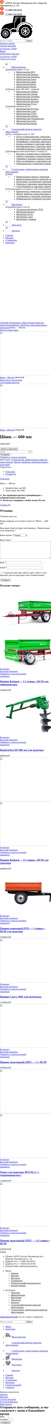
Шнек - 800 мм (7, 430)
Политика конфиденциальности (26, 1283)
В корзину (5, 455)
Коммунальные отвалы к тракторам (32, 177)
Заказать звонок (7, 43)
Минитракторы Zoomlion (28, 96)
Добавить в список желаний (13, 457)
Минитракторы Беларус (27, 99)
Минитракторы (18, 1295)
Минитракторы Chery (26, 121)
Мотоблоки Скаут (24, 217)
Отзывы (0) (10, 474)
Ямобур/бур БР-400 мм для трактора (22, 750)
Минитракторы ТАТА (26, 114)
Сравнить (9, 1387)
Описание (10, 472)
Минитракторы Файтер (27, 116)
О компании (16, 1281)
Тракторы (15, 1293)
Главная (3, 323)
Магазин (15, 1276)
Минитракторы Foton (26, 79)
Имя (3, 562)
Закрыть (4, 1394)
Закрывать (5, 676)
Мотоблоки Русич (24, 214)
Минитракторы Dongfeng (28, 77)
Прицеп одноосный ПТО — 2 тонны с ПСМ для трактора (22, 930)
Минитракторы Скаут (26, 111)
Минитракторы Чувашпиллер (30, 118)
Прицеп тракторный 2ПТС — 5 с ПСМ (23, 1062)
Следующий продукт (10, 382)
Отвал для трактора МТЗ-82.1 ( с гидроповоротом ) (19, 1174)
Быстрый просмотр (9, 671)
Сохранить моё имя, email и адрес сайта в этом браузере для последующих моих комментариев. (23, 574)
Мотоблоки (16, 1297)
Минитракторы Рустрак (27, 109)
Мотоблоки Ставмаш (26, 219)
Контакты (15, 1278)
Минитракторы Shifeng (27, 92)
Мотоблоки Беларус (25, 212)
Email (3, 567)
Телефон (4, 1419)
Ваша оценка (7, 535)
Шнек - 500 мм (7, 377)
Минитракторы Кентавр (27, 101)
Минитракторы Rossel (26, 123)
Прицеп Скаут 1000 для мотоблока (20, 996)
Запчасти (15, 1302)
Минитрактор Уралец (26, 87)
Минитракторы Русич (26, 104)
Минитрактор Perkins (26, 84)
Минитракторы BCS (25, 72)
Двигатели (16, 1300)
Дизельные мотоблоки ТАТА (29, 209)
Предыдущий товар (9, 330)
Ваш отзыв (6, 540)
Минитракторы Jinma (26, 82)
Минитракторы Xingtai (27, 94)
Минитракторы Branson (27, 74)
